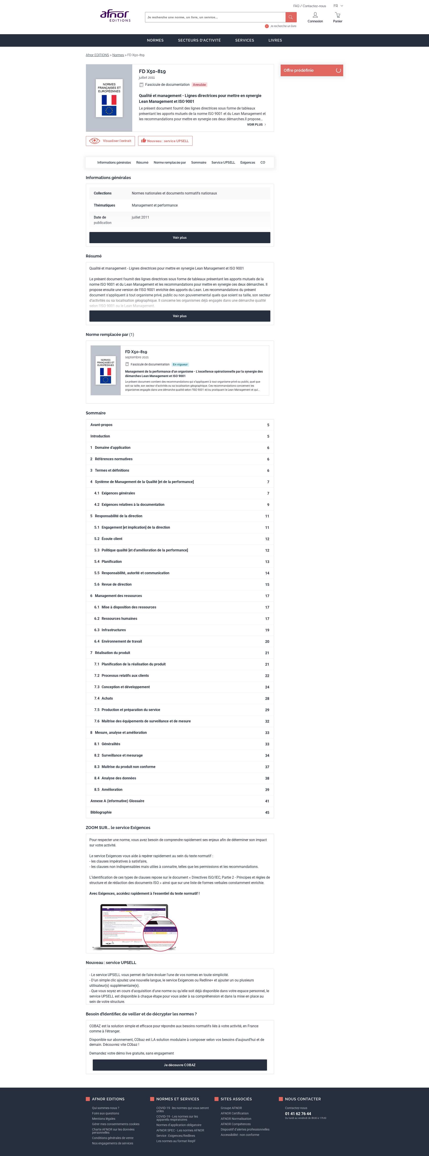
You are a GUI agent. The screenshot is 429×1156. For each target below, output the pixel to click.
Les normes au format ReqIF (176, 1141)
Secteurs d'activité (199, 40)
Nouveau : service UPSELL (165, 140)
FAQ (296, 6)
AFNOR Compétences (236, 1124)
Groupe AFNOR (231, 1108)
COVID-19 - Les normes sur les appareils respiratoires (177, 1118)
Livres (275, 40)
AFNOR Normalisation (236, 1118)
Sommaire (198, 162)
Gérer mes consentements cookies (115, 1124)
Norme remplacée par (170, 162)
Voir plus (255, 124)
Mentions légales (103, 1118)
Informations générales (114, 162)
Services (244, 40)
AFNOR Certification (235, 1113)
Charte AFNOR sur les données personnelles (113, 1131)
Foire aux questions (105, 1113)
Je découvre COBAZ (180, 1065)
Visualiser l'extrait (116, 140)
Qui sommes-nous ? (105, 1108)
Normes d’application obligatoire (178, 1125)
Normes (155, 40)
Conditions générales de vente (112, 1138)
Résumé (142, 162)
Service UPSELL (223, 162)
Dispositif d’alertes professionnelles (245, 1129)
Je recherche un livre (283, 26)
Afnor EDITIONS (97, 55)
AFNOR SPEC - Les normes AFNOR (180, 1130)
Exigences (247, 162)
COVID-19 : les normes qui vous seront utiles (182, 1109)
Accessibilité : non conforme (240, 1135)
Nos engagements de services (112, 1143)
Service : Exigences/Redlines (175, 1135)
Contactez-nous (314, 6)
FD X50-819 (136, 351)
